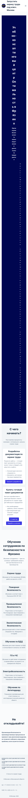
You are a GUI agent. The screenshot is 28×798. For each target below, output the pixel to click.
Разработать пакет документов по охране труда (13, 759)
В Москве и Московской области (14, 779)
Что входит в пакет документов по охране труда (13, 762)
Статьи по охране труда (13, 774)
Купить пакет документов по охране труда (13, 765)
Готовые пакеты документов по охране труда (12, 768)
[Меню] (25, 5)
